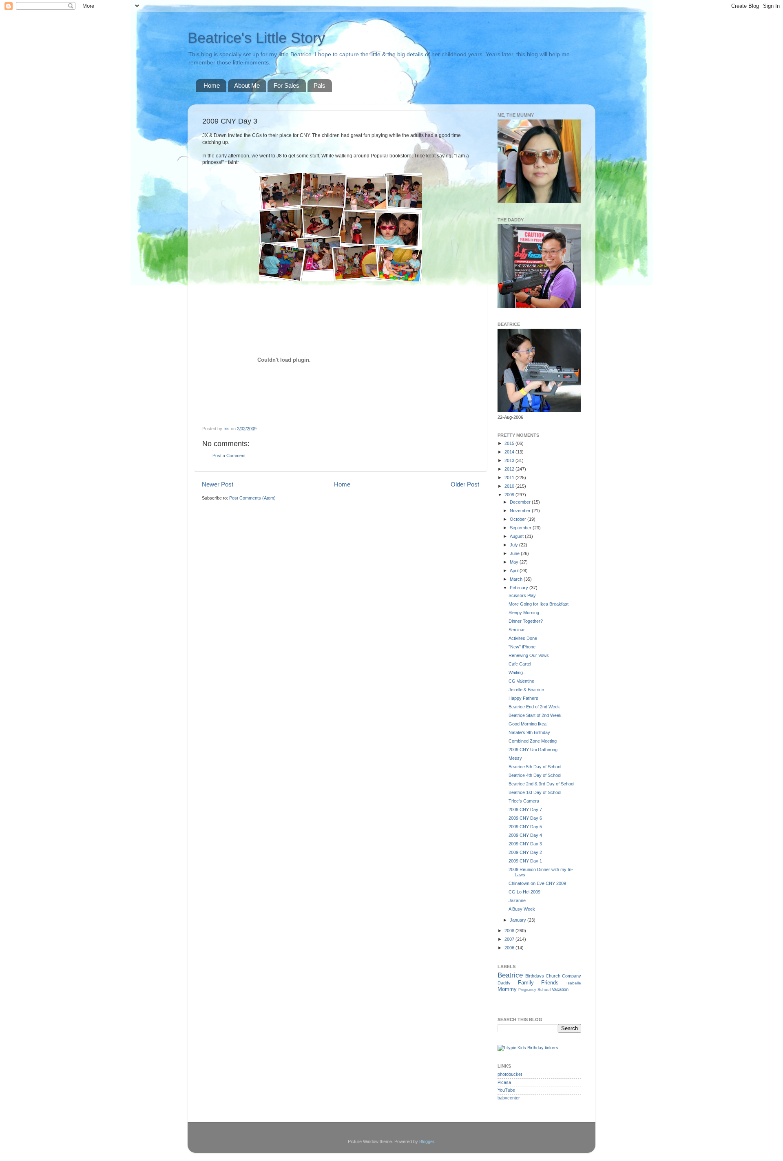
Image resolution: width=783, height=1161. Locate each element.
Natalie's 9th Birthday (529, 732)
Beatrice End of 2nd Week (534, 706)
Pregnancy (527, 990)
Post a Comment (229, 455)
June (515, 553)
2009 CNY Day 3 (525, 843)
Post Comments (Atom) (252, 497)
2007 (509, 939)
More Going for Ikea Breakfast (538, 604)
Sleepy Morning (524, 612)
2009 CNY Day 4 (525, 835)
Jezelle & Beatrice (526, 689)
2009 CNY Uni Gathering (533, 749)
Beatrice (510, 975)
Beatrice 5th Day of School (535, 766)
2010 (509, 486)
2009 (509, 494)
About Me (247, 85)
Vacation (560, 989)
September (521, 527)
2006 (509, 947)
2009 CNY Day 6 (525, 818)
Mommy (507, 989)
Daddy (504, 982)
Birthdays (534, 975)
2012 (509, 469)
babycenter (509, 1097)
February (519, 587)
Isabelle (573, 983)
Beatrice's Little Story (256, 37)
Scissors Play (522, 595)
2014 (509, 451)
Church (553, 975)
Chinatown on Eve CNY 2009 (537, 883)
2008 (509, 930)
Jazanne (517, 900)
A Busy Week (522, 909)
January (518, 920)
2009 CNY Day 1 (525, 860)
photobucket (510, 1074)
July (514, 544)
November (521, 510)
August (517, 536)
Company (571, 975)
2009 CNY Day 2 (525, 852)
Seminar (517, 629)
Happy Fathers (523, 698)
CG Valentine (521, 681)
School (544, 989)
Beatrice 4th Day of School (535, 775)
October (518, 519)
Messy (515, 758)
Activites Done (523, 638)
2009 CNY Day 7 (525, 809)
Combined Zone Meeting (533, 741)
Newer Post (217, 484)
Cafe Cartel (520, 663)
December (521, 502)
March (517, 579)
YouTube (506, 1090)
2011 (509, 477)
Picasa (504, 1082)
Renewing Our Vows (529, 655)
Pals (319, 85)
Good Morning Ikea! (528, 723)
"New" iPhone (522, 646)
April (515, 570)
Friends (550, 983)
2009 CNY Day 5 (525, 826)
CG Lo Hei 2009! (525, 891)
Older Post (465, 484)
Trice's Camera (524, 800)
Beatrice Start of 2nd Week (535, 715)
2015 (509, 443)
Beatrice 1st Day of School (535, 792)
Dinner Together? (526, 621)
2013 (509, 460)
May (515, 561)
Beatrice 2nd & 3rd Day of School (541, 783)
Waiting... (517, 672)
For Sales (286, 85)
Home (211, 85)
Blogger (426, 1141)
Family (526, 983)
